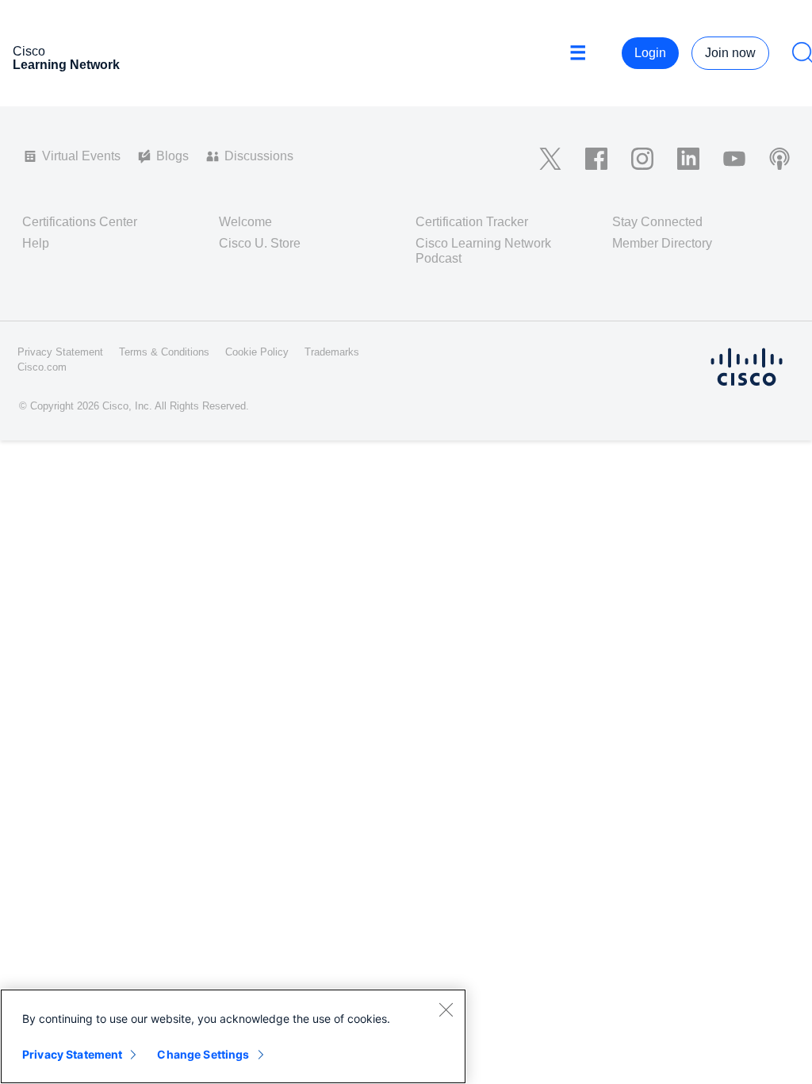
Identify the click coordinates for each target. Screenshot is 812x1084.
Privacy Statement (72, 1054)
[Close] (446, 1009)
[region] (233, 1036)
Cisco (66, 57)
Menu (583, 53)
